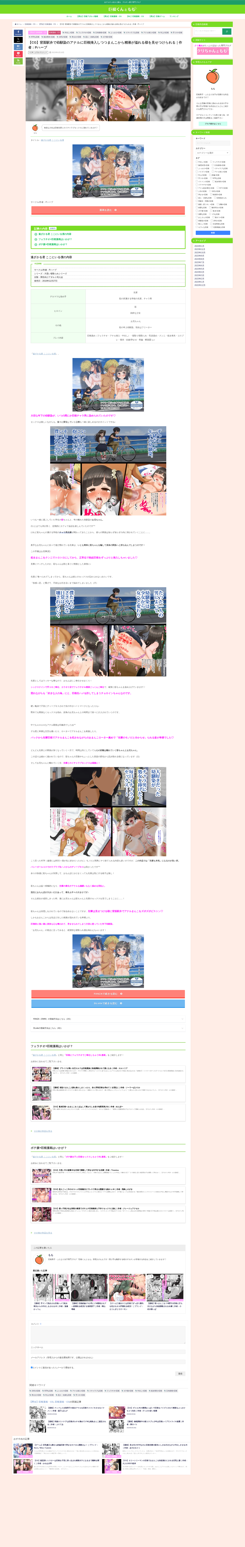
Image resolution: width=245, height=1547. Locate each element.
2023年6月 (199, 265)
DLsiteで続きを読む (107, 1003)
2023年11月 (199, 249)
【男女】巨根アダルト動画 (87, 16)
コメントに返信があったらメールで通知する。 (54, 1368)
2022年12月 (199, 285)
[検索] (226, 31)
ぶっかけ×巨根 (116, 32)
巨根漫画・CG (54, 32)
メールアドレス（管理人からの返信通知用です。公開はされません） (62, 1357)
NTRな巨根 (35, 37)
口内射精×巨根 (100, 32)
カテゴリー (200, 148)
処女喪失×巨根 (49, 37)
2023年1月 (199, 282)
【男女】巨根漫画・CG (112, 16)
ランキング (174, 16)
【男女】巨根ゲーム (157, 16)
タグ (198, 158)
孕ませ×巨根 (76, 37)
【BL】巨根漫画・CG (135, 16)
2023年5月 (199, 269)
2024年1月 (199, 246)
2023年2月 (199, 279)
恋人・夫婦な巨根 (92, 37)
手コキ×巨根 (177, 32)
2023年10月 (199, 252)
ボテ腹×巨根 (107, 37)
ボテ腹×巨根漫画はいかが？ (51, 244)
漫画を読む (107, 210)
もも (50, 1255)
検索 (213, 233)
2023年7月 (199, 262)
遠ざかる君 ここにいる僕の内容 (53, 234)
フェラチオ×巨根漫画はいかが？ (53, 239)
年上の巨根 (164, 32)
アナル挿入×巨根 (149, 32)
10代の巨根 (63, 37)
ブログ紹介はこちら (213, 124)
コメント (36, 1324)
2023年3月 (199, 275)
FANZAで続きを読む (107, 994)
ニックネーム (37, 1347)
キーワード (200, 138)
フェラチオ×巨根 (84, 32)
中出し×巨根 (69, 32)
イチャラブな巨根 (132, 32)
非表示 (52, 228)
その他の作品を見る (43, 1131)
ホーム (69, 16)
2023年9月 (199, 256)
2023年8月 (199, 259)
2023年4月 (199, 272)
